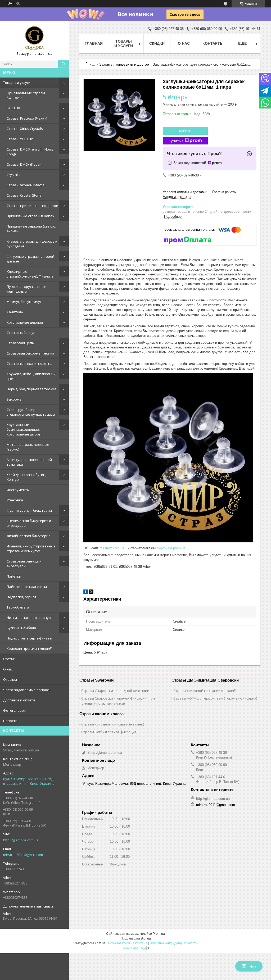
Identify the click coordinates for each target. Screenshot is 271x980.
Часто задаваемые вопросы (27, 689)
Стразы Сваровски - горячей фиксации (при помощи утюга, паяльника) (117, 701)
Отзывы (10, 679)
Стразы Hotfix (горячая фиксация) (109, 731)
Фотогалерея (14, 710)
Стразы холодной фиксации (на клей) (204, 690)
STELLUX (13, 108)
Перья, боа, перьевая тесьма (31, 389)
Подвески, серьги (21, 597)
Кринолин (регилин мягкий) (29, 648)
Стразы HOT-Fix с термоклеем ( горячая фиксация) (215, 698)
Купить (185, 130)
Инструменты (18, 489)
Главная (94, 43)
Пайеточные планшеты (27, 586)
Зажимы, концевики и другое (124, 64)
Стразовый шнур (21, 332)
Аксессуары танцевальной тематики (29, 462)
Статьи (9, 658)
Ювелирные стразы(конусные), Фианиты (31, 274)
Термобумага (18, 607)
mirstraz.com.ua (112, 548)
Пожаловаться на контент (127, 943)
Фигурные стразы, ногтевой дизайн (30, 259)
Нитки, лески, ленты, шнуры (30, 617)
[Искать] (63, 64)
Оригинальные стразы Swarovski (26, 95)
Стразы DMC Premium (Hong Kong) (30, 151)
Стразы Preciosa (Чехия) (27, 118)
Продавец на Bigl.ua (135, 938)
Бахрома (14, 399)
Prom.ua (159, 934)
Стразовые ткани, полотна (29, 363)
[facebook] (85, 593)
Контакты (213, 43)
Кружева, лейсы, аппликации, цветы (31, 376)
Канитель (15, 312)
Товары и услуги (16, 82)
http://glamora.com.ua (21, 840)
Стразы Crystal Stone (24, 195)
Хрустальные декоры (25, 322)
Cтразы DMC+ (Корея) (24, 164)
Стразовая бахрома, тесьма (30, 353)
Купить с (176, 140)
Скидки (157, 43)
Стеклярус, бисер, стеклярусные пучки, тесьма (31, 412)
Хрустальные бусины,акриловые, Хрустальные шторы (24, 429)
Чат (253, 966)
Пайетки (14, 576)
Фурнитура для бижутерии (29, 510)
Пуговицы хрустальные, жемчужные (27, 289)
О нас (7, 669)
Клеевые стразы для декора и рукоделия (32, 243)
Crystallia (14, 174)
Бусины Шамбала (21, 627)
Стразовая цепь (20, 343)
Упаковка (15, 500)
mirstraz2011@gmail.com (23, 854)
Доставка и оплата (19, 700)
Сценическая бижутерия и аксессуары (29, 523)
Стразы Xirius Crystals (25, 128)
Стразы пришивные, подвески (32, 205)
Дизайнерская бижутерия (28, 535)
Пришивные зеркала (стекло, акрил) (31, 228)
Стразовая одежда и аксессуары (24, 563)
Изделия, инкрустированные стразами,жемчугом (31, 548)
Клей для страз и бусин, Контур (26, 477)
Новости (10, 720)
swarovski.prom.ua (171, 548)
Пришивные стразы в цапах (30, 216)
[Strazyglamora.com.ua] (34, 38)
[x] (91, 593)
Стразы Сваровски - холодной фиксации (115, 690)
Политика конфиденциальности (174, 943)
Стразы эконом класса (25, 185)
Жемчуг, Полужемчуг (24, 301)
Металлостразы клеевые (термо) (28, 447)
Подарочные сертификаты (29, 638)
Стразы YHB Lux (20, 139)
